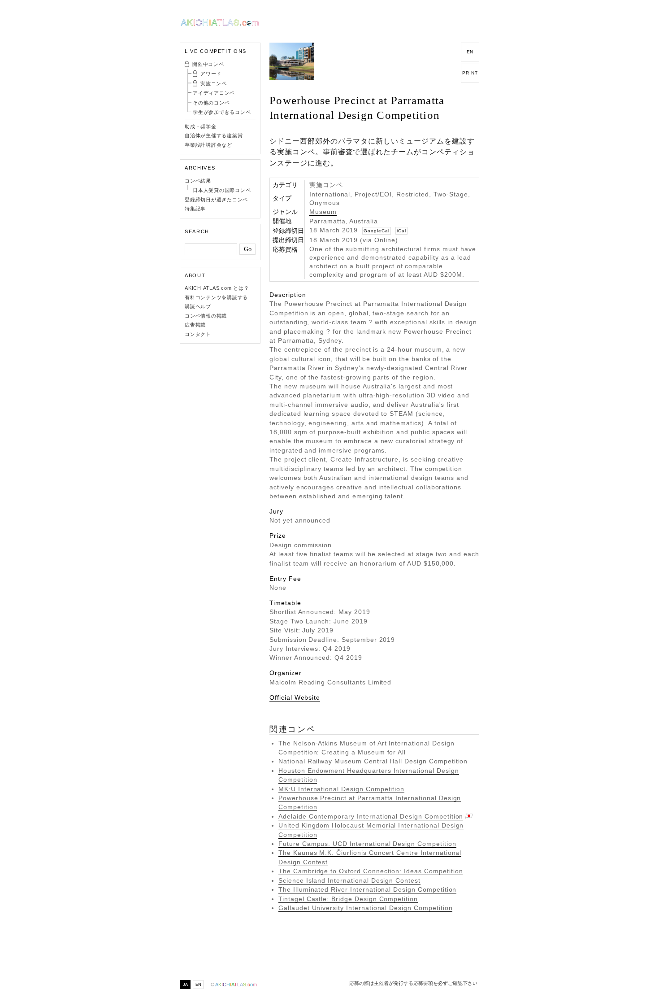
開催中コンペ (208, 64)
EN (470, 51)
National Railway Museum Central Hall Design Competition (373, 761)
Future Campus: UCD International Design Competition (367, 844)
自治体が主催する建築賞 (214, 135)
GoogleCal (377, 230)
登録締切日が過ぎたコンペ (216, 199)
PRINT (470, 72)
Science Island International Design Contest (349, 880)
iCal (401, 230)
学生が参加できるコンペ (222, 112)
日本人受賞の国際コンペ (222, 190)
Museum (323, 212)
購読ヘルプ (198, 306)
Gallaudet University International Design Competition (365, 908)
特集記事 (195, 208)
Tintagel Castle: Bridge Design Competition (348, 899)
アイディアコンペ (214, 93)
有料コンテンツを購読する (216, 297)
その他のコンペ (211, 102)
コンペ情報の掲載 (206, 315)
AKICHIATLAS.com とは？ (217, 288)
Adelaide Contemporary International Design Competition (370, 816)
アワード (210, 73)
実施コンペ (213, 83)
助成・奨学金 (201, 126)
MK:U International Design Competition (341, 789)
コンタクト (198, 334)
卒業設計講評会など (208, 145)
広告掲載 (195, 324)
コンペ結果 (198, 180)
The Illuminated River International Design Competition (367, 889)
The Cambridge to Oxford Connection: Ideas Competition (370, 871)
